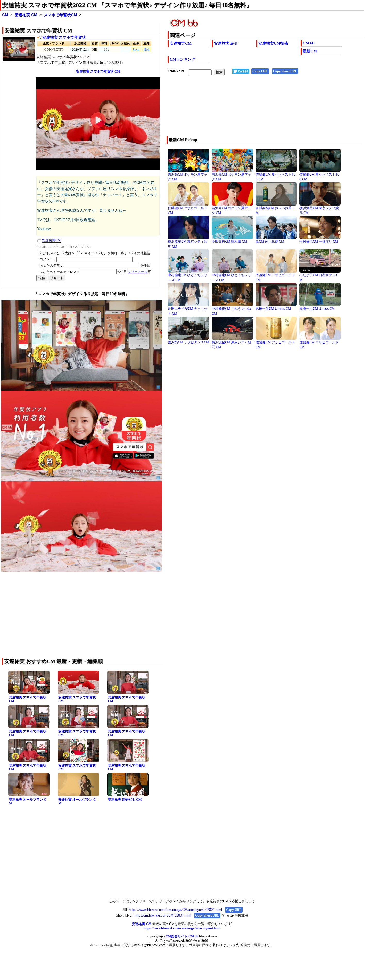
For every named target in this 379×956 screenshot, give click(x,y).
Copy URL (260, 71)
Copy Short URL (285, 71)
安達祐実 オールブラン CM (27, 801)
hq (134, 49)
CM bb (308, 43)
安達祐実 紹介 (226, 43)
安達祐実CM (181, 43)
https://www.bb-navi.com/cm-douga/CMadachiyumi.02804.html (175, 910)
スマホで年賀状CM (60, 15)
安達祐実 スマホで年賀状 (64, 37)
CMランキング (182, 59)
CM (5, 15)
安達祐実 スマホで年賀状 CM (27, 699)
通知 (146, 49)
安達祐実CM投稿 (273, 43)
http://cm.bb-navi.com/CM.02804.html (163, 915)
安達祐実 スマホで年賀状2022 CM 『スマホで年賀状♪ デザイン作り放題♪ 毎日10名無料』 (127, 5)
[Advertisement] (246, 109)
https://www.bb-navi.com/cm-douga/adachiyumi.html (182, 928)
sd (138, 49)
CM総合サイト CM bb (182, 936)
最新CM (310, 51)
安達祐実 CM (26, 15)
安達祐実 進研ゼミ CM (125, 799)
